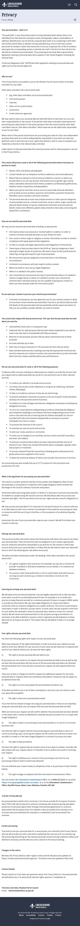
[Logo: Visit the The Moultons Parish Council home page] (12, 4)
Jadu (48, 918)
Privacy (58, 915)
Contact (41, 915)
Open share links (75, 20)
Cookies (50, 915)
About (21, 915)
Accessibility (31, 915)
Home (4, 20)
